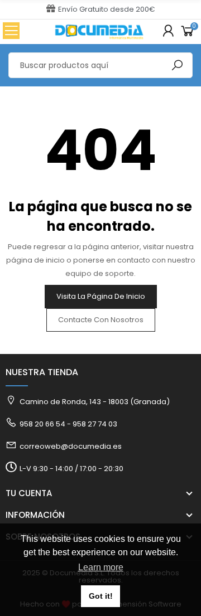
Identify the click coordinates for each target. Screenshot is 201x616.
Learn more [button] (100, 567)
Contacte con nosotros (100, 319)
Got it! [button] (101, 595)
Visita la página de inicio (100, 296)
